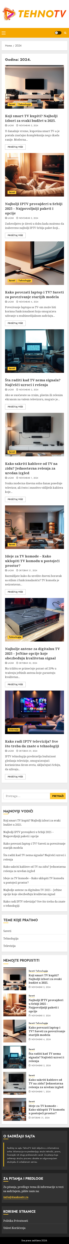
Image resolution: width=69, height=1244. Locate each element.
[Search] (65, 33)
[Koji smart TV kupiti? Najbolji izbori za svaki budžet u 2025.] (34, 87)
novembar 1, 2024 (28, 478)
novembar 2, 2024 (29, 390)
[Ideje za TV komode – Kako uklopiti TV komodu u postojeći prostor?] (34, 527)
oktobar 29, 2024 (28, 751)
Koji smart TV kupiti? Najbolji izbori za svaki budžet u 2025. (31, 118)
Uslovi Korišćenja (14, 1228)
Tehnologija (24, 104)
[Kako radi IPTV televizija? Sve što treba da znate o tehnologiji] (34, 712)
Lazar (11, 125)
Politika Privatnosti (15, 1221)
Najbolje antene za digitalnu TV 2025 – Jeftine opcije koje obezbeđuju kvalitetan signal (32, 653)
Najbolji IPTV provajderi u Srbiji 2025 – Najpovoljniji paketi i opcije (33, 208)
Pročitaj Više (15, 146)
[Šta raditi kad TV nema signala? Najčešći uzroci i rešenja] (34, 351)
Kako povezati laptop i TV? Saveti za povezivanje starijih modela (34, 294)
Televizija (14, 729)
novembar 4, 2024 (29, 302)
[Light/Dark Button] (58, 32)
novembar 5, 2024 (28, 125)
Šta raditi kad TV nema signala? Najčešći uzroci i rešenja (32, 382)
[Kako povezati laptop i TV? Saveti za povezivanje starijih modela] (34, 263)
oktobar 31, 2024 (28, 570)
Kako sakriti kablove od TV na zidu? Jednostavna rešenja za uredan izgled (31, 468)
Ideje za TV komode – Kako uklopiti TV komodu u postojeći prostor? (32, 561)
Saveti (12, 104)
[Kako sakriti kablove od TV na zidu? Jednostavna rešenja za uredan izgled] (34, 434)
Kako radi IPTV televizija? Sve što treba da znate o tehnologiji (32, 743)
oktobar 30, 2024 (28, 663)
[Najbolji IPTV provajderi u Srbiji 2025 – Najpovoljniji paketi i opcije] (34, 175)
